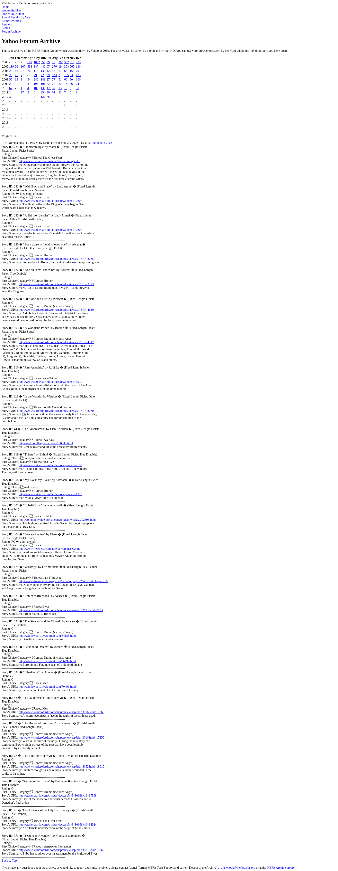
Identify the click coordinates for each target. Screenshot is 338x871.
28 (10, 83)
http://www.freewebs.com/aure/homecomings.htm (49, 161)
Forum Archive (11, 31)
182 (29, 62)
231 (11, 70)
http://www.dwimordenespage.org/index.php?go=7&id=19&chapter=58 (63, 581)
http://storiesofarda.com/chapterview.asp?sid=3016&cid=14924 (58, 824)
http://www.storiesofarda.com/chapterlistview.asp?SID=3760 (56, 410)
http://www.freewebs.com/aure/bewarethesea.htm (49, 548)
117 (36, 70)
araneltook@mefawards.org (238, 867)
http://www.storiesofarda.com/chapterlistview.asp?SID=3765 (56, 258)
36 (71, 83)
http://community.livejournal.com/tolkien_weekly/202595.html (57, 519)
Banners (7, 24)
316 (72, 62)
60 (65, 79)
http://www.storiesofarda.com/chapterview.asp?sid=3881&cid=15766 (61, 850)
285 (78, 62)
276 (54, 66)
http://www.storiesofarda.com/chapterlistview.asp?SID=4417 (56, 342)
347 (36, 66)
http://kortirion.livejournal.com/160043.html (46, 443)
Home (5, 6)
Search (6, 28)
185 (66, 75)
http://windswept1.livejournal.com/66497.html (47, 661)
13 (16, 79)
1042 (37, 62)
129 (49, 88)
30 (77, 88)
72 (42, 75)
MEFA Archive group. (281, 867)
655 (43, 62)
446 (43, 66)
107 (23, 66)
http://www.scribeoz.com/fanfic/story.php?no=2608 (50, 229)
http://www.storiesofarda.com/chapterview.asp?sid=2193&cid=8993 (61, 610)
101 (43, 83)
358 (66, 66)
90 (71, 79)
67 (60, 70)
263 (60, 62)
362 (66, 62)
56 (16, 66)
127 (49, 70)
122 (43, 96)
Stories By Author (13, 13)
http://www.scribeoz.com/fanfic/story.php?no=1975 (50, 494)
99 (48, 75)
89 (48, 62)
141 (43, 79)
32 (53, 88)
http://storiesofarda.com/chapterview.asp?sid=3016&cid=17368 (58, 795)
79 (77, 70)
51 (60, 79)
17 (22, 92)
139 (43, 70)
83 (71, 75)
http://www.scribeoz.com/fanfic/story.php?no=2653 (50, 465)
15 (65, 83)
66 (16, 70)
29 (35, 75)
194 (60, 66)
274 (49, 79)
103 (78, 75)
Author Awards (11, 21)
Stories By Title (11, 10)
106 (78, 79)
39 (29, 83)
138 (43, 88)
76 (29, 70)
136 (78, 66)
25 (53, 62)
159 (72, 70)
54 (29, 79)
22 (60, 83)
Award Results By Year (16, 17)
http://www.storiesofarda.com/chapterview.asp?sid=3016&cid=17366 (61, 712)
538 (29, 66)
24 (77, 83)
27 (22, 70)
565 (72, 66)
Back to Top (9, 860)
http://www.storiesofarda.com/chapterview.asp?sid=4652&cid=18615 (61, 766)
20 (10, 75)
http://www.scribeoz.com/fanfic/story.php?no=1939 (50, 381)
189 (11, 66)
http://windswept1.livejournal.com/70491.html (47, 686)
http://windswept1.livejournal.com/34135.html (47, 635)
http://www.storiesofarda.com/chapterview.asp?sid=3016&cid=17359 (61, 737)
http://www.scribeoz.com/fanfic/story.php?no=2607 (50, 200)
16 (65, 88)
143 (54, 75)
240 (36, 79)
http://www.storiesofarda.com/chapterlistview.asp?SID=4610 (56, 309)
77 (53, 79)
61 (53, 92)
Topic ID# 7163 (102, 142)
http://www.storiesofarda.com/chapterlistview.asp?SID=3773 (56, 284)
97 (48, 66)
